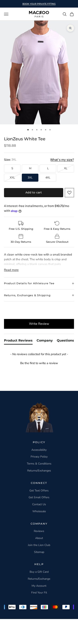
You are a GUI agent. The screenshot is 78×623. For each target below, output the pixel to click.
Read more (11, 270)
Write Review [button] (39, 324)
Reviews (39, 531)
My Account (39, 586)
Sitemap (39, 552)
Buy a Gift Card (39, 572)
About (39, 538)
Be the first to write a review (39, 363)
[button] (69, 192)
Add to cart (33, 192)
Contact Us (39, 504)
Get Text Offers (39, 490)
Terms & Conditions (39, 464)
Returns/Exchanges (39, 470)
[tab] (18, 341)
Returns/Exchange (39, 579)
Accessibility (39, 450)
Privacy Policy (39, 457)
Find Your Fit (39, 592)
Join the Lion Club (39, 545)
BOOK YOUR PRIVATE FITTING (39, 3)
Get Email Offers (39, 497)
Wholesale (39, 511)
